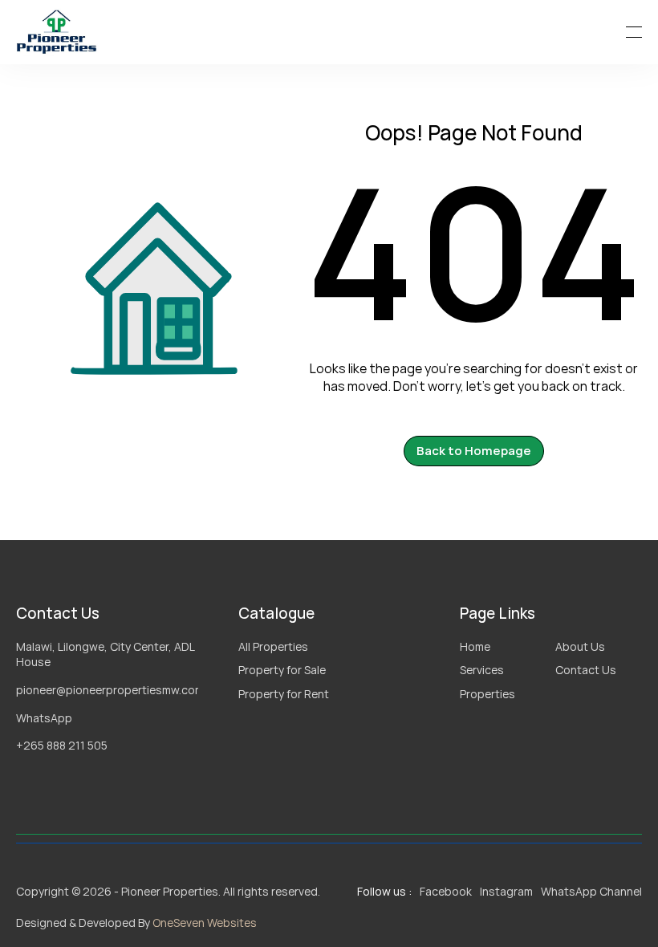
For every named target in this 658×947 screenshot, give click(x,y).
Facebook (446, 891)
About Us (580, 646)
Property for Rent (283, 693)
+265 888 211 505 (62, 745)
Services (482, 669)
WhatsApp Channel (591, 891)
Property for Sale (282, 669)
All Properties (273, 646)
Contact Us (585, 669)
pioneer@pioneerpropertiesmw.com (110, 689)
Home (475, 646)
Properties (487, 693)
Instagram (506, 891)
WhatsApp (44, 717)
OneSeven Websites (204, 922)
